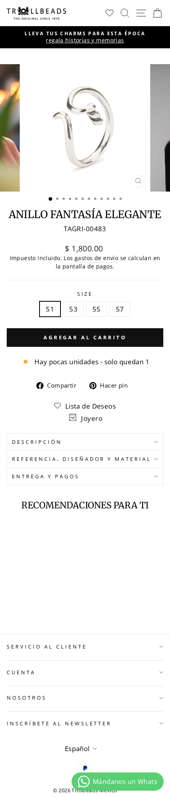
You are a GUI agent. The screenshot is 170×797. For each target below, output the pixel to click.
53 (73, 309)
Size (85, 293)
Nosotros (27, 697)
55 (97, 309)
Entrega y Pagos (45, 476)
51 (50, 309)
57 (120, 309)
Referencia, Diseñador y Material (81, 458)
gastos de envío (96, 258)
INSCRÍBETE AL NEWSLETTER (59, 723)
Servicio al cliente (47, 646)
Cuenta (21, 672)
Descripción (37, 441)
